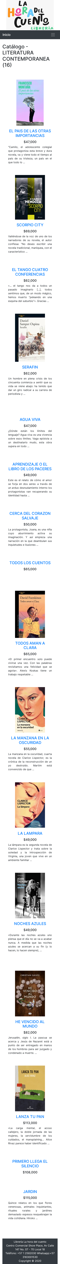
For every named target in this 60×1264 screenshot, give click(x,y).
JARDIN (30, 1191)
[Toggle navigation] (52, 35)
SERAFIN (30, 367)
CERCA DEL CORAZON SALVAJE (30, 515)
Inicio (7, 35)
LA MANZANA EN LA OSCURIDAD (30, 740)
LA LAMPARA (30, 833)
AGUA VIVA (30, 419)
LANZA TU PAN (30, 1116)
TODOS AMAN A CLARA (30, 645)
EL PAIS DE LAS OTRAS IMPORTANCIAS (30, 133)
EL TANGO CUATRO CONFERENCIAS (30, 272)
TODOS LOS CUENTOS (30, 563)
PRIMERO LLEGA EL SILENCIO (30, 1163)
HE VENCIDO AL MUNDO (30, 1024)
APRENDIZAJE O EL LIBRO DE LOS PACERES (30, 466)
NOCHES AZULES (30, 923)
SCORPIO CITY (30, 225)
